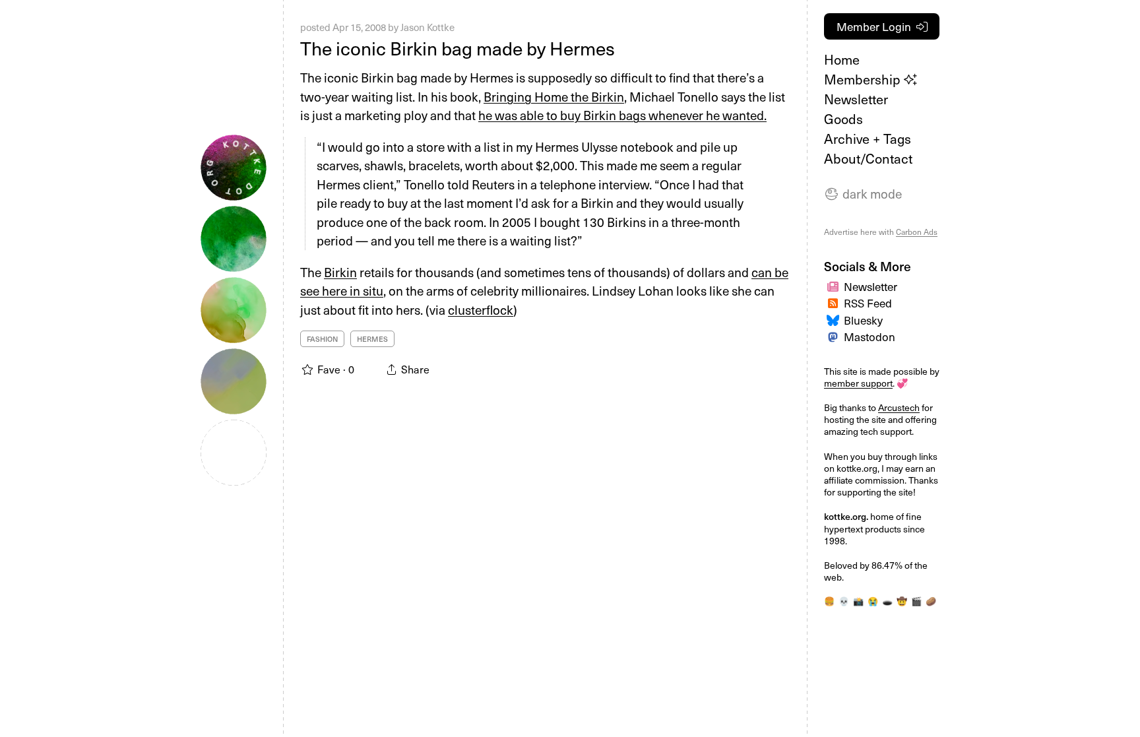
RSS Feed (868, 303)
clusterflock (480, 309)
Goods (843, 119)
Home (842, 59)
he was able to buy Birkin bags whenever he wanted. (622, 114)
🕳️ (887, 601)
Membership (864, 79)
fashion (322, 339)
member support (858, 383)
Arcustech (899, 407)
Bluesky (863, 320)
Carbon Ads (916, 231)
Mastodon (869, 336)
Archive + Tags (867, 138)
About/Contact (868, 158)
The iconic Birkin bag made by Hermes (457, 48)
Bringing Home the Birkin (554, 96)
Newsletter (856, 99)
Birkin (340, 271)
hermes (372, 339)
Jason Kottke (427, 27)
